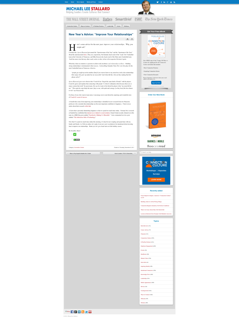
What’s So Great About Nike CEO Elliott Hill (152, 210)
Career (119, 26)
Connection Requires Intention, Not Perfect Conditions (155, 205)
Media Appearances (146, 282)
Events (142, 250)
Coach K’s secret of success (78, 97)
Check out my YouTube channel (171, 2)
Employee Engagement (147, 246)
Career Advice (144, 230)
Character (143, 234)
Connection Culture (72, 26)
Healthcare (143, 254)
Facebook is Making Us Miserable (99, 115)
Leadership (110, 26)
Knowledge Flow (145, 274)
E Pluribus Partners (98, 26)
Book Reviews (144, 226)
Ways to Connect (85, 26)
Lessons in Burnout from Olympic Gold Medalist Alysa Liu (156, 214)
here (85, 55)
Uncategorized (144, 290)
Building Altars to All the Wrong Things (151, 201)
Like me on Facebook (161, 2)
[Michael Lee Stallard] (88, 10)
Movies (143, 286)
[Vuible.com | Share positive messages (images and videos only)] (74, 135)
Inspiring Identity (145, 266)
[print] (132, 39)
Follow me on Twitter (157, 2)
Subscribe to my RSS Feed (174, 2)
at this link (88, 106)
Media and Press (91, 2)
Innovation (143, 262)
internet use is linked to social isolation (98, 113)
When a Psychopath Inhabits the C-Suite (79, 154)
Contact (100, 2)
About (72, 2)
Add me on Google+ (168, 2)
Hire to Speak (80, 2)
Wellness (126, 26)
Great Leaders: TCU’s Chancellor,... (125, 154)
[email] (127, 39)
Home (66, 2)
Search (141, 152)
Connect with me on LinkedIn (164, 2)
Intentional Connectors (147, 270)
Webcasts (143, 298)
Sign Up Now (156, 83)
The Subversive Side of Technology (84, 117)
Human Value (144, 258)
